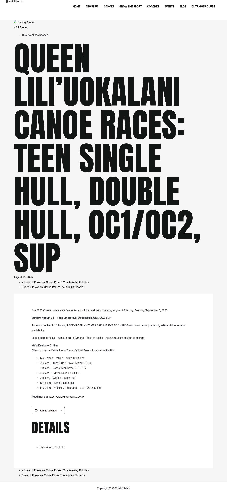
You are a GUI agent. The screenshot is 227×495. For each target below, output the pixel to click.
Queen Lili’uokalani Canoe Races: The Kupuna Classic (53, 287)
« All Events (20, 27)
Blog (183, 6)
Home (76, 6)
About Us (92, 6)
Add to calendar (48, 410)
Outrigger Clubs (203, 6)
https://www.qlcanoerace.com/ (66, 396)
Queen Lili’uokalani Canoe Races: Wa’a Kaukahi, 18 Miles (55, 282)
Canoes (109, 6)
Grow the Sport (130, 6)
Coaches (153, 6)
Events (169, 6)
